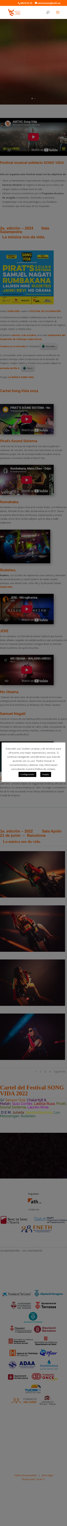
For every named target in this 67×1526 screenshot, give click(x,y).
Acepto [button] (45, 774)
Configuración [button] (27, 774)
